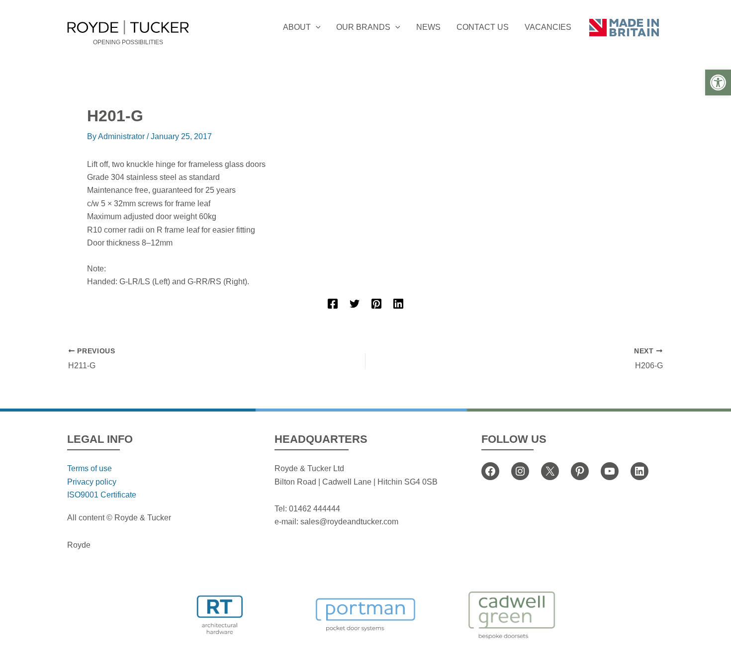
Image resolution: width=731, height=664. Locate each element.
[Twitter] (355, 304)
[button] (718, 82)
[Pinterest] (376, 304)
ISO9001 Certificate (101, 495)
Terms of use (89, 468)
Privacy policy (91, 482)
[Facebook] (333, 304)
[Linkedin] (398, 304)
